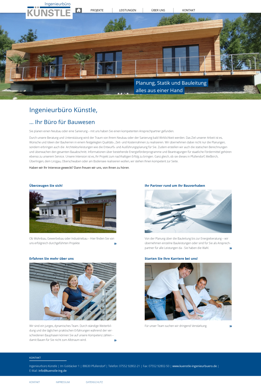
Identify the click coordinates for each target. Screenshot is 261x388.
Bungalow (118, 93)
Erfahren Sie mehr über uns (51, 258)
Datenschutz (94, 382)
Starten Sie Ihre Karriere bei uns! (171, 258)
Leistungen (127, 10)
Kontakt (188, 10)
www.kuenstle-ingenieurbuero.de (194, 366)
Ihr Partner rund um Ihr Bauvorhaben (175, 185)
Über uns (158, 10)
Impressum (63, 382)
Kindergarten (127, 93)
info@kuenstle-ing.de (53, 371)
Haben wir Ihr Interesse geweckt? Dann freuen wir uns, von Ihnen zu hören (79, 168)
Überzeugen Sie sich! (45, 185)
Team (124, 93)
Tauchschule (121, 93)
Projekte (97, 10)
